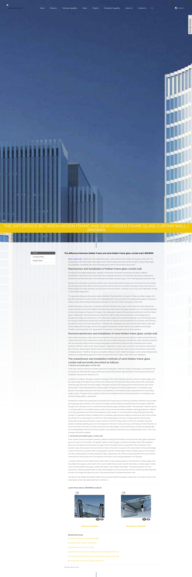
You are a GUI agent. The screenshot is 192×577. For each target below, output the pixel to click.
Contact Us (142, 8)
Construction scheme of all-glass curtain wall (87, 561)
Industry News (38, 261)
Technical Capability (69, 8)
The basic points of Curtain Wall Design (84, 538)
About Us (129, 8)
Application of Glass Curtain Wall (82, 547)
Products (53, 8)
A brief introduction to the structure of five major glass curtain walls (94, 556)
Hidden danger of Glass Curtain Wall (83, 543)
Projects (95, 8)
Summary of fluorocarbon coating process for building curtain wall (94, 552)
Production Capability (112, 8)
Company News (38, 257)
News (85, 8)
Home (42, 8)
